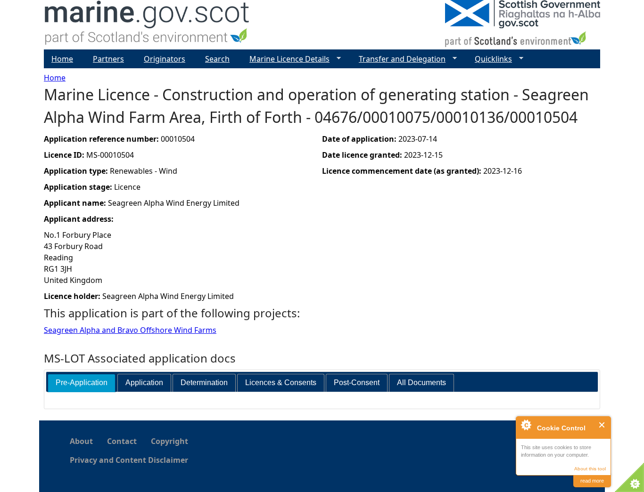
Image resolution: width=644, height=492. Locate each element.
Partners (108, 59)
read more (592, 481)
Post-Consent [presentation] (357, 383)
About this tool (590, 468)
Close (602, 425)
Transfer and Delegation (398, 59)
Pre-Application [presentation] (81, 383)
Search (217, 59)
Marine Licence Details (286, 59)
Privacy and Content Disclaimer (129, 460)
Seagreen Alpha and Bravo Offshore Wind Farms (130, 330)
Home (55, 78)
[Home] (147, 24)
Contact (122, 441)
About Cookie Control (525, 425)
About (81, 441)
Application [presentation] (144, 383)
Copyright (169, 441)
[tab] (82, 383)
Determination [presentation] (204, 383)
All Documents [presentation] (421, 383)
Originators (164, 59)
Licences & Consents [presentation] (280, 383)
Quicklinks (489, 59)
